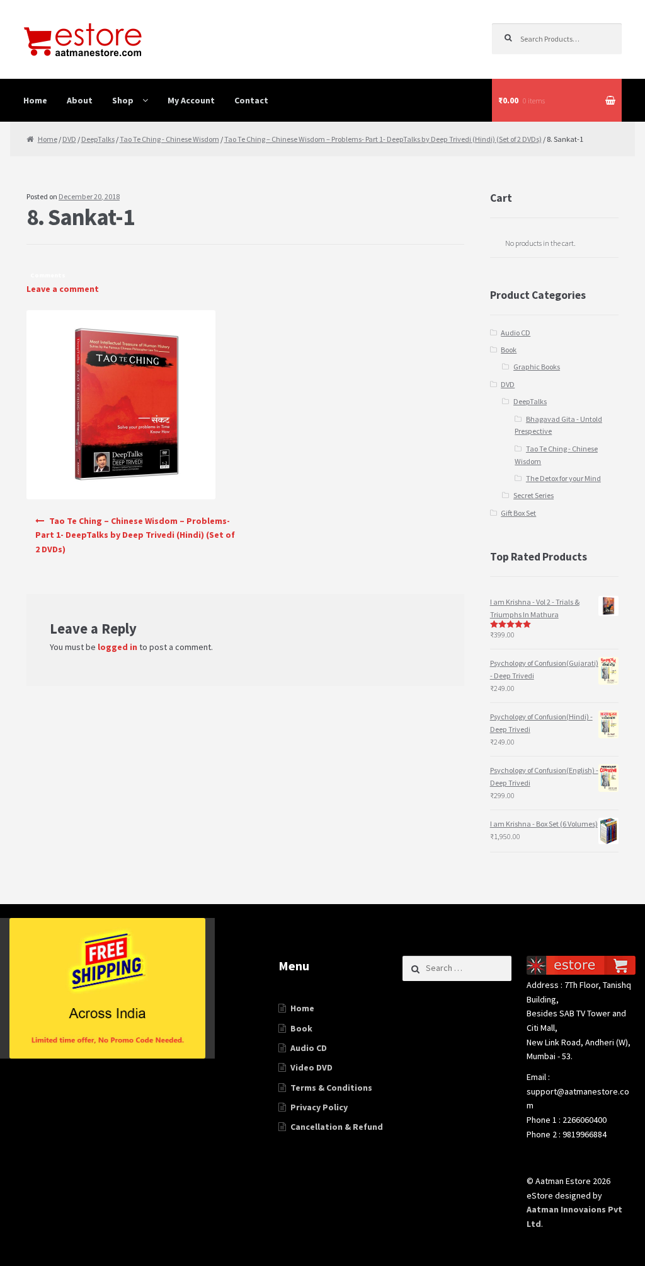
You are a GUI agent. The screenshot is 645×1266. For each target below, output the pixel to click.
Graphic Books (536, 366)
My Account (191, 100)
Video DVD (311, 1067)
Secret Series (533, 495)
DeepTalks (98, 139)
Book (509, 349)
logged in (117, 647)
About (80, 100)
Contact (251, 100)
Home (35, 100)
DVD (69, 139)
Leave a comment (62, 288)
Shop (123, 100)
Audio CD (515, 332)
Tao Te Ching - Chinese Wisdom (169, 139)
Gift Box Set (518, 513)
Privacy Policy (319, 1107)
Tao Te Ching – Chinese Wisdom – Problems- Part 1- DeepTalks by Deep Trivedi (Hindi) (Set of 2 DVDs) (383, 139)
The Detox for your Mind (563, 478)
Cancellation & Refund (336, 1126)
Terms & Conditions (331, 1087)
